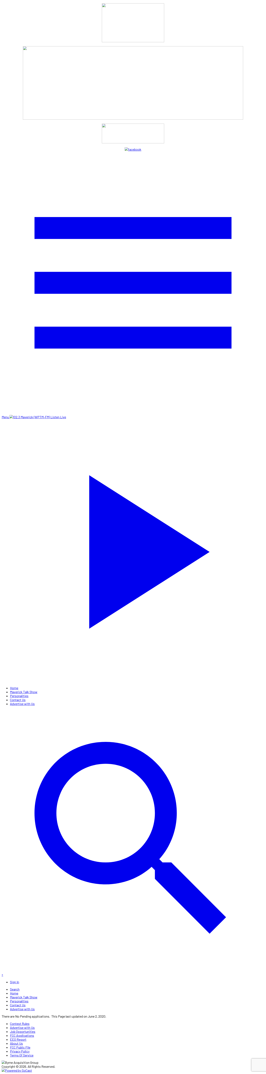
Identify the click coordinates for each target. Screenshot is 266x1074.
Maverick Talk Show (23, 692)
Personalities (19, 696)
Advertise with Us (22, 704)
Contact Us (18, 700)
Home (14, 688)
